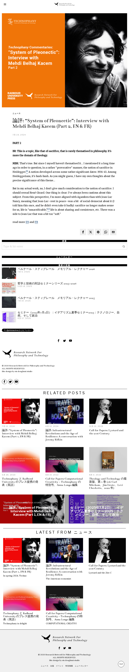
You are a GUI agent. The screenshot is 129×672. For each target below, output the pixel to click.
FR (36, 222)
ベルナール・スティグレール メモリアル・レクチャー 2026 (56, 269)
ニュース (17, 113)
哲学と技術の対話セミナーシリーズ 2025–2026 (47, 283)
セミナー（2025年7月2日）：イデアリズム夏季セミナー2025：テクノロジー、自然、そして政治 (69, 314)
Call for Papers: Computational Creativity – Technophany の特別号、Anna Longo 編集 (64, 482)
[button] (124, 246)
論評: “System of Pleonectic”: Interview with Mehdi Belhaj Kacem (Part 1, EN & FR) (19, 433)
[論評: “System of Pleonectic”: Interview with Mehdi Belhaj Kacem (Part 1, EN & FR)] (32, 509)
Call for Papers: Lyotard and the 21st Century (106, 432)
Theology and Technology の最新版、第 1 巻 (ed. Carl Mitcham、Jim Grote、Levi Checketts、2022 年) (108, 483)
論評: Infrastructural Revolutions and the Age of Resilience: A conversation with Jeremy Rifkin (64, 435)
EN (27, 222)
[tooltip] (83, 232)
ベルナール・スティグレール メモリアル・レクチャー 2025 (56, 298)
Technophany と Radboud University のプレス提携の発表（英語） (20, 482)
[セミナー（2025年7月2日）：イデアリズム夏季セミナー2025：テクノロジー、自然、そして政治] (97, 509)
